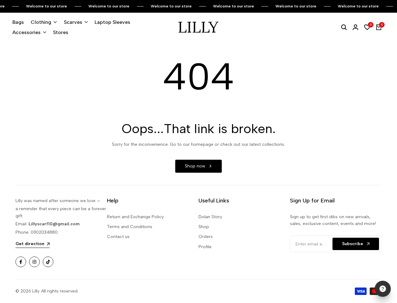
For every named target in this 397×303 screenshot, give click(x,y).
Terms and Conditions (129, 226)
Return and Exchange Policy (135, 216)
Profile (205, 246)
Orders (205, 236)
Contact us (118, 236)
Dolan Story (210, 216)
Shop (203, 226)
